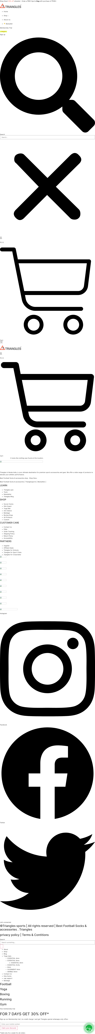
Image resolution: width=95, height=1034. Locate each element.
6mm (9, 967)
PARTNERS (5, 541)
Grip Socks (7, 976)
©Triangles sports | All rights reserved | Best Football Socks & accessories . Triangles (43, 927)
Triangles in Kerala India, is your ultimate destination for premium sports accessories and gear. (33, 472)
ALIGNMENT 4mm (13, 969)
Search (2, 134)
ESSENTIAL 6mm (13, 960)
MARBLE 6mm (12, 972)
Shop (5, 952)
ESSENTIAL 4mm (13, 958)
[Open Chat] (89, 1028)
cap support (8, 978)
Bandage (7, 980)
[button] (47, 85)
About (6, 949)
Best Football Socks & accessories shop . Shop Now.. (18, 478)
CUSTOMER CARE (9, 522)
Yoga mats (7, 956)
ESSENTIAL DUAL (13, 965)
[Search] (1, 946)
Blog (5, 954)
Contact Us (8, 974)
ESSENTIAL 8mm (17, 963)
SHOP (3, 499)
